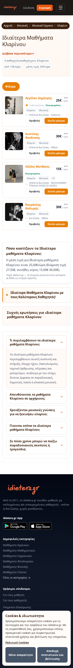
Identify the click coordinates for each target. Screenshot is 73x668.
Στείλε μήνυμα (56, 120)
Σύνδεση (28, 8)
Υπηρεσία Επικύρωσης (17, 607)
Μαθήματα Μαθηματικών (19, 550)
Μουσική (22, 25)
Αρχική (8, 25)
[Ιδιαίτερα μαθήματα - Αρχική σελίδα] (10, 8)
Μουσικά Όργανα (42, 25)
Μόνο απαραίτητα (21, 655)
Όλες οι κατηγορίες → (16, 577)
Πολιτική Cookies (17, 642)
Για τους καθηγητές (15, 600)
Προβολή (34, 120)
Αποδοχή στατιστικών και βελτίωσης (52, 655)
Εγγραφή (45, 8)
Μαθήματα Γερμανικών (17, 556)
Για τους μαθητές (14, 595)
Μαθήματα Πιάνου (15, 572)
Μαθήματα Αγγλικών (16, 545)
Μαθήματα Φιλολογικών (18, 561)
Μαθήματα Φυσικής (15, 566)
